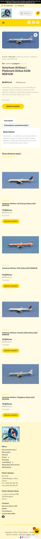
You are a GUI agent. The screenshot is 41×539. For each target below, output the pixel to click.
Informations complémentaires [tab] (16, 125)
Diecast (5, 455)
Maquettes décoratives (11, 465)
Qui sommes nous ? (9, 450)
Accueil (4, 57)
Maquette (12, 57)
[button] (3, 22)
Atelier (4, 508)
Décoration (6, 452)
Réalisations (6, 467)
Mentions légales (25, 535)
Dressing (5, 460)
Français (26, 537)
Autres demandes (8, 513)
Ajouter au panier (13, 106)
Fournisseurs (7, 511)
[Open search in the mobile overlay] (26, 13)
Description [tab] (8, 121)
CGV (33, 535)
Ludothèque (6, 462)
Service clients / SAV (9, 506)
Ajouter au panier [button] (10, 221)
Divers (4, 457)
